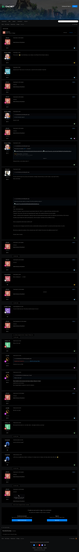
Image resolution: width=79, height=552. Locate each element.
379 (8, 62)
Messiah (7, 169)
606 (8, 365)
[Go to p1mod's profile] (4, 32)
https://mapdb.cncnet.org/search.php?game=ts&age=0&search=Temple (27, 380)
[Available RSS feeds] (76, 538)
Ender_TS (7, 340)
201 (8, 47)
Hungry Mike (7, 52)
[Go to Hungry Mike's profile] (7, 56)
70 (8, 350)
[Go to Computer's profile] (7, 444)
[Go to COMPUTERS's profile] (7, 310)
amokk (7, 355)
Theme (33, 547)
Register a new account (22, 520)
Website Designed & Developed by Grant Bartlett (39, 542)
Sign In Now (57, 520)
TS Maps (13, 33)
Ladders (13, 21)
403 (8, 179)
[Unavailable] (28, 151)
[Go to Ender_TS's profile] (7, 345)
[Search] (77, 21)
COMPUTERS (7, 306)
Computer (7, 440)
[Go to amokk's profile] (7, 359)
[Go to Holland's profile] (7, 71)
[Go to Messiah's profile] (7, 173)
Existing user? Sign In (66, 6)
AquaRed (27, 358)
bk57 (26, 114)
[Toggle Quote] (14, 114)
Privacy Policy (39, 547)
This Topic (72, 21)
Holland (7, 67)
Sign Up (74, 6)
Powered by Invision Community (39, 550)
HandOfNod (7, 274)
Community (20, 21)
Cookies (45, 547)
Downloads (4, 21)
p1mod (8, 31)
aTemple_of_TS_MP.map (20, 156)
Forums (25, 21)
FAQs (9, 21)
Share (65, 32)
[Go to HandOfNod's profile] (7, 278)
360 (8, 77)
